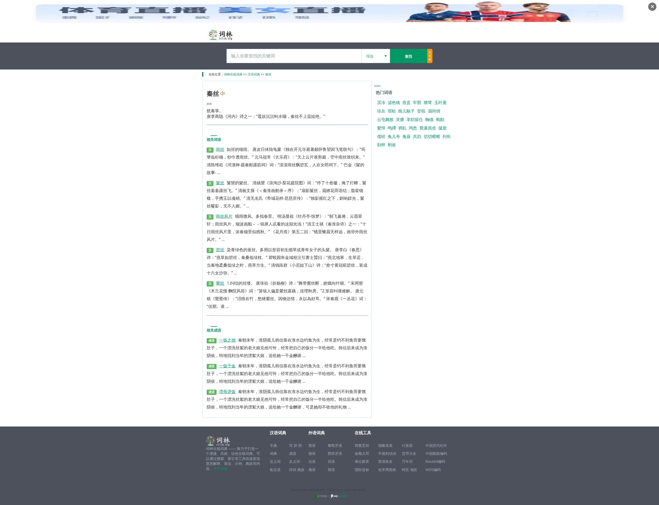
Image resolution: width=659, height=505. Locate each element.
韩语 (331, 469)
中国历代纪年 (436, 445)
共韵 (417, 136)
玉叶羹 (440, 102)
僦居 (442, 128)
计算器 (407, 445)
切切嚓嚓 (432, 136)
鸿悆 (413, 128)
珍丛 (381, 111)
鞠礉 (429, 119)
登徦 (421, 111)
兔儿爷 (394, 136)
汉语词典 (254, 74)
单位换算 (362, 461)
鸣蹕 (392, 128)
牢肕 (417, 102)
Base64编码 (435, 461)
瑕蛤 (392, 111)
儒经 (381, 136)
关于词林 (220, 468)
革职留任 (414, 119)
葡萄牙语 (335, 445)
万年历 (407, 461)
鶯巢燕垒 (428, 128)
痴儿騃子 (406, 111)
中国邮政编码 (436, 453)
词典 (273, 453)
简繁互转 (362, 445)
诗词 (292, 469)
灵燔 (400, 119)
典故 (301, 469)
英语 (312, 445)
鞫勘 (440, 119)
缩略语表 (385, 445)
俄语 (312, 469)
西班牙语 (335, 453)
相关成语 (214, 330)
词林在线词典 (233, 74)
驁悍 (381, 128)
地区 (413, 469)
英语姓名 (385, 461)
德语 (312, 453)
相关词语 (214, 140)
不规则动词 (387, 453)
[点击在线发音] (221, 93)
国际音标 (362, 469)
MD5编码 (433, 469)
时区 (405, 469)
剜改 (392, 144)
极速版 (343, 496)
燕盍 (406, 102)
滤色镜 (394, 102)
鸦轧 (402, 128)
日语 (331, 461)
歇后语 (275, 469)
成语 (292, 453)
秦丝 (268, 74)
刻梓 (381, 144)
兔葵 (406, 136)
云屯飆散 (385, 119)
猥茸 (428, 102)
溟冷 (381, 102)
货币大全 (409, 453)
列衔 (447, 136)
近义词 (275, 461)
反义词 (294, 461)
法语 (312, 461)
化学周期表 (387, 469)
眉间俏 (434, 111)
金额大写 (362, 453)
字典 (273, 445)
